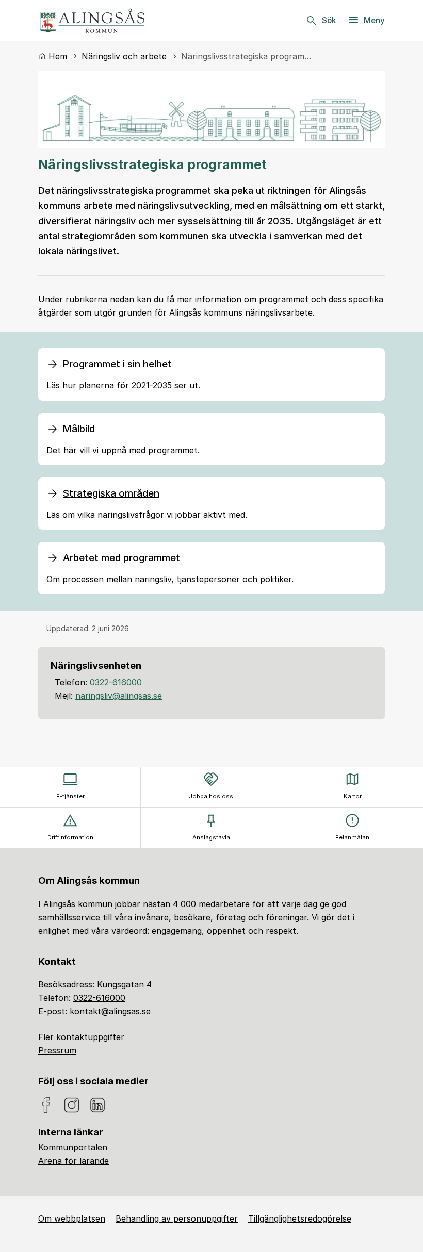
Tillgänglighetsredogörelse (299, 1218)
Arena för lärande (73, 1161)
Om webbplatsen (71, 1218)
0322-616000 (116, 682)
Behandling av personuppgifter (177, 1218)
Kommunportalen (72, 1147)
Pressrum (57, 1050)
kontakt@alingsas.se (110, 1011)
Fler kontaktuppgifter (81, 1037)
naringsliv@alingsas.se (118, 695)
